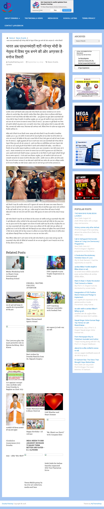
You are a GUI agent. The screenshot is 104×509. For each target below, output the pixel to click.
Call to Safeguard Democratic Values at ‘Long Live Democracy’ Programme (87, 241)
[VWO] (41, 10)
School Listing (70, 18)
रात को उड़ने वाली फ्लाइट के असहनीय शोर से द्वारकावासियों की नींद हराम (14, 307)
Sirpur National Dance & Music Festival (35, 410)
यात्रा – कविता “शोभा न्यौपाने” (15, 456)
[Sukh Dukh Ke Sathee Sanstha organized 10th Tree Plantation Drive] (54, 457)
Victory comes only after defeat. (87, 227)
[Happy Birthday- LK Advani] (35, 423)
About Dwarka (11, 18)
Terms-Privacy (88, 18)
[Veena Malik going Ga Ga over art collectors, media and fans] (33, 467)
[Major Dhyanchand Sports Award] (35, 304)
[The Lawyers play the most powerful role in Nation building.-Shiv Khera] (15, 331)
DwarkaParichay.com (15, 62)
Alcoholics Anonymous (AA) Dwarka (13, 443)
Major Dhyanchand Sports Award (34, 320)
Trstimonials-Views (34, 18)
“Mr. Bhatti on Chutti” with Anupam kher (55, 433)
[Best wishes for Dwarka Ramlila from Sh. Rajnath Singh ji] (35, 338)
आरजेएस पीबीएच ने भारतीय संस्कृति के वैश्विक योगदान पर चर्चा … (86, 268)
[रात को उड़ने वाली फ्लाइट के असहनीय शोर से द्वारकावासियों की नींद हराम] (15, 297)
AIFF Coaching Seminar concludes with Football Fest (54, 308)
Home (11, 38)
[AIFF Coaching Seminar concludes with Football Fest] (56, 298)
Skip (55, 10)
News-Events (21, 38)
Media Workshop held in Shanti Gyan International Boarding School (15, 275)
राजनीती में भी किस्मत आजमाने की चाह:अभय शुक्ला (15, 429)
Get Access (66, 10)
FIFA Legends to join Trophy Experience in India (55, 273)
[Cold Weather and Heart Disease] (54, 401)
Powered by (36, 10)
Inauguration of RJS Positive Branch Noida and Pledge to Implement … (85, 294)
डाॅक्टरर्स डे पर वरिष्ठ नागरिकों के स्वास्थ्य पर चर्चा (86, 349)
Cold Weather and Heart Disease (52, 413)
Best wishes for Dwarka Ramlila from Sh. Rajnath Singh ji (35, 356)
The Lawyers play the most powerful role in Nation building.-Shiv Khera (15, 343)
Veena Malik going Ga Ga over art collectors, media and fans (33, 484)
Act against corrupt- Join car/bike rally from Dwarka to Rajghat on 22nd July (14, 385)
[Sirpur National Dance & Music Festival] (35, 400)
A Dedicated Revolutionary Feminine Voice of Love (85, 256)
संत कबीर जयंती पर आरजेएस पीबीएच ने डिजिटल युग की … (86, 310)
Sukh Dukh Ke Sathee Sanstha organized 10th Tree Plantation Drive (53, 466)
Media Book (53, 18)
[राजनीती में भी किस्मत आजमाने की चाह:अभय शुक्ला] (15, 409)
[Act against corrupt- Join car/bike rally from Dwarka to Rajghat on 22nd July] (15, 371)
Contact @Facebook (14, 26)
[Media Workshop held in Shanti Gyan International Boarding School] (15, 263)
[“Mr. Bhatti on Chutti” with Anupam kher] (56, 424)
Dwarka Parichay (7, 504)
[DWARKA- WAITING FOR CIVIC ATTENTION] (35, 268)
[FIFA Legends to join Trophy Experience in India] (56, 262)
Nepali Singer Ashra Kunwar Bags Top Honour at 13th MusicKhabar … (87, 322)
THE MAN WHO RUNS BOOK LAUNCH (86, 214)
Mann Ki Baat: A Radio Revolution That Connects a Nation (87, 282)
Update (9, 64)
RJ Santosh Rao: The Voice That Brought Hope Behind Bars (87, 361)
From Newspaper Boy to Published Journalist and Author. (86, 338)
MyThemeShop (96, 504)
